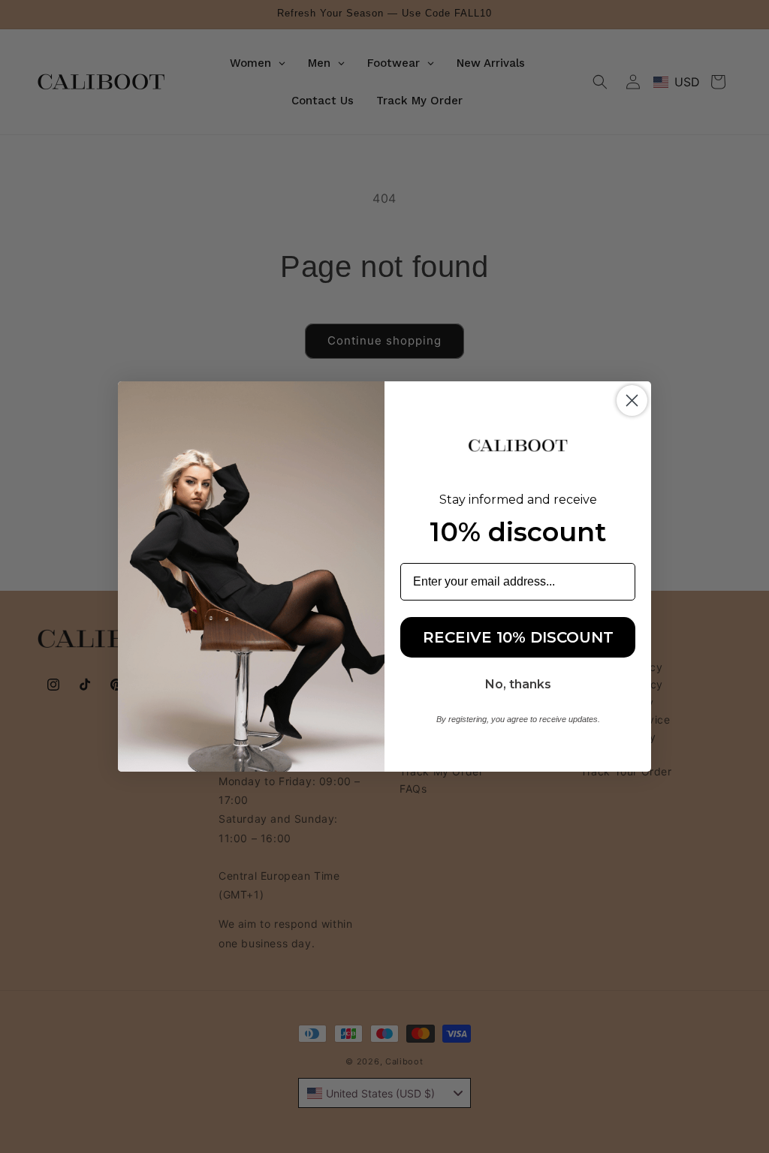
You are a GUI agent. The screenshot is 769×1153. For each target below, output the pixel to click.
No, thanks (518, 684)
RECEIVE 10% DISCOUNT (518, 637)
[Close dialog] (632, 400)
